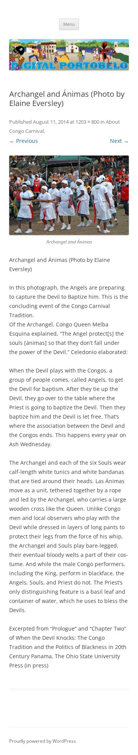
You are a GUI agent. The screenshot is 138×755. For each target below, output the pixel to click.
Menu (69, 24)
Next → (119, 140)
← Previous (23, 140)
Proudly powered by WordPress (42, 741)
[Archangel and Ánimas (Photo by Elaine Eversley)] (69, 195)
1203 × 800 (87, 121)
